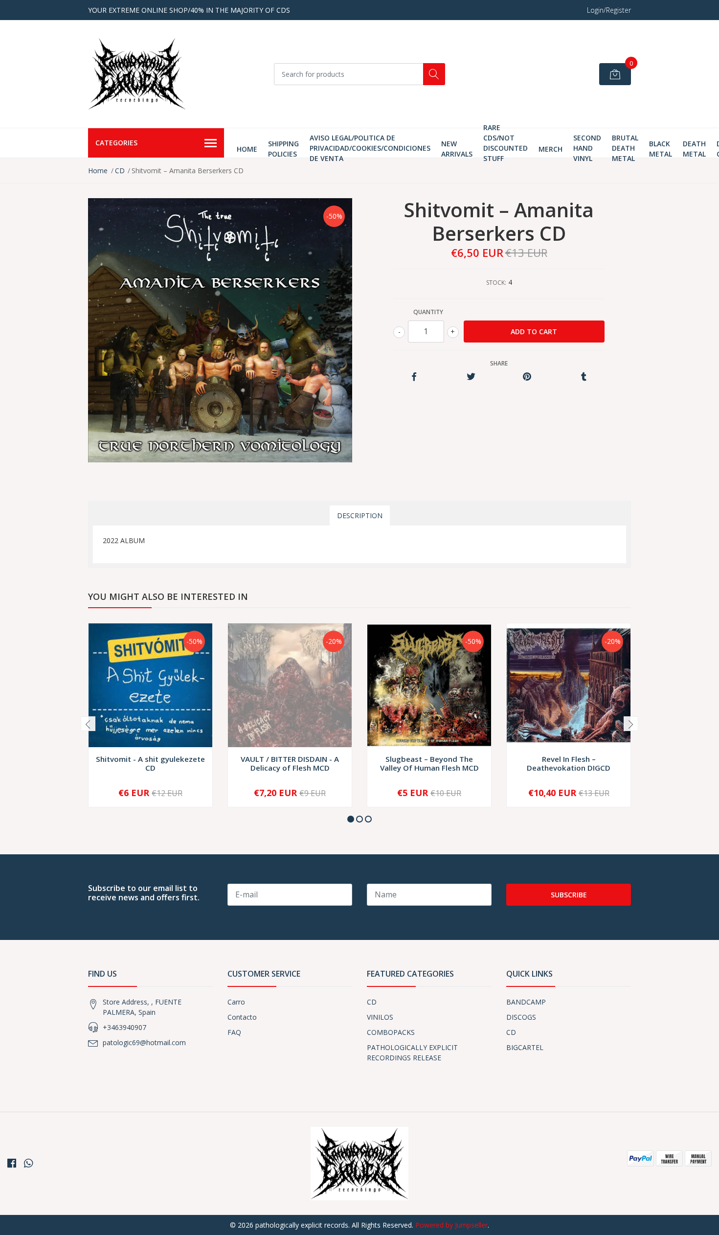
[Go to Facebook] (11, 1163)
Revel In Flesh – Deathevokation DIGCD (568, 763)
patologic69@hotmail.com (144, 1042)
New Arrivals (456, 149)
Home (247, 149)
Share (499, 363)
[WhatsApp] (28, 1163)
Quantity (428, 312)
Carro (236, 1001)
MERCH (550, 149)
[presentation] (88, 723)
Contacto (242, 1017)
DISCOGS (521, 1017)
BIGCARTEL (524, 1047)
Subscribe (569, 894)
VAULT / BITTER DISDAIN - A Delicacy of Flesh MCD (290, 763)
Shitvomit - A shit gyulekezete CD (150, 763)
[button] (350, 819)
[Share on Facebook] (414, 377)
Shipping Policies (283, 149)
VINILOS (380, 1017)
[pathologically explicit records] (137, 74)
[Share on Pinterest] (527, 377)
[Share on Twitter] (471, 377)
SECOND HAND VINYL (587, 148)
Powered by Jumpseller (451, 1225)
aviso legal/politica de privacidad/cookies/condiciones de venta (370, 148)
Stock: (496, 282)
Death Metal (694, 149)
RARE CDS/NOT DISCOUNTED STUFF (505, 143)
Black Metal (660, 149)
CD (120, 170)
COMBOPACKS (391, 1032)
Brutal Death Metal (625, 148)
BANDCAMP (526, 1001)
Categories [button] (116, 142)
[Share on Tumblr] (583, 377)
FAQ (234, 1032)
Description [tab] (359, 515)
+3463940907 (124, 1027)
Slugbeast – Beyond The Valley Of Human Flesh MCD (429, 763)
